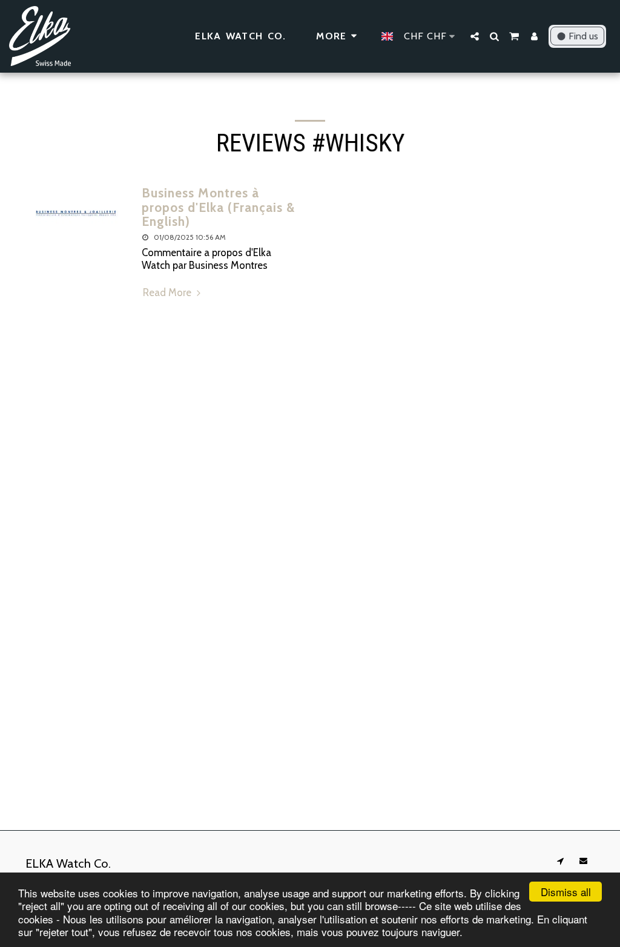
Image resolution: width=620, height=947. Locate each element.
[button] (475, 36)
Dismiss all (566, 891)
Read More (168, 292)
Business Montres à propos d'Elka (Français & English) (218, 206)
